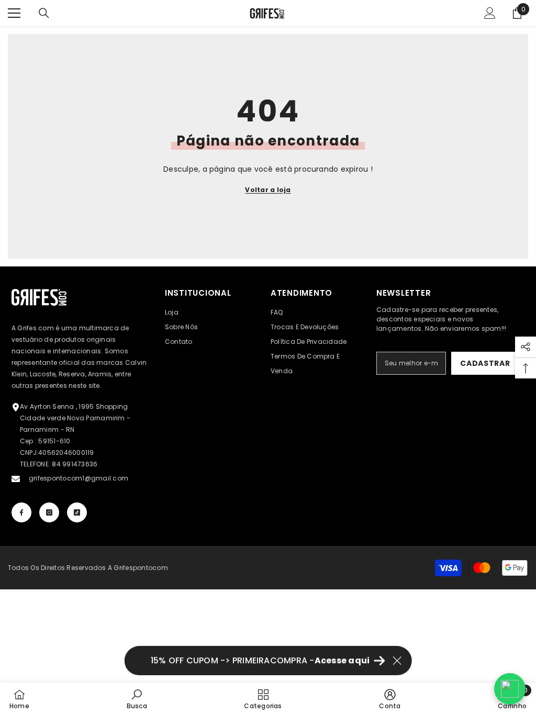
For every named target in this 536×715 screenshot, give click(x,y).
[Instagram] (49, 512)
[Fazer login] (490, 13)
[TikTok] (77, 512)
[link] (137, 699)
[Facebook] (21, 512)
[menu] (14, 13)
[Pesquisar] (44, 13)
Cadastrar (485, 363)
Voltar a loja (268, 189)
